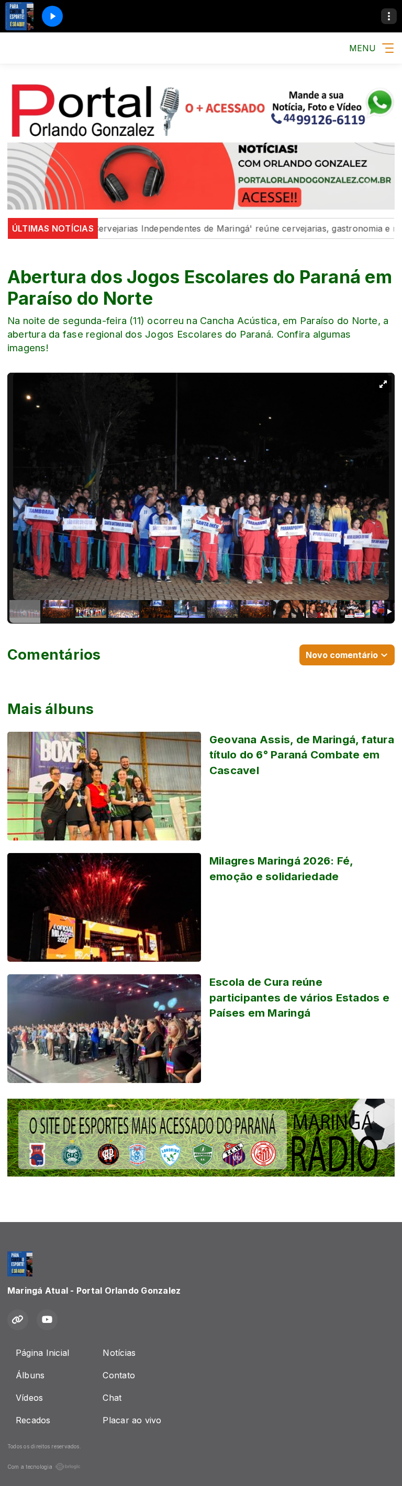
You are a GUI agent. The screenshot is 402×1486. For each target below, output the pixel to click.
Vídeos (29, 1397)
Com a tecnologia (29, 1467)
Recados (33, 1420)
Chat (112, 1397)
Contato (119, 1375)
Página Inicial (42, 1352)
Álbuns (30, 1375)
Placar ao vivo (132, 1420)
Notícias (119, 1352)
